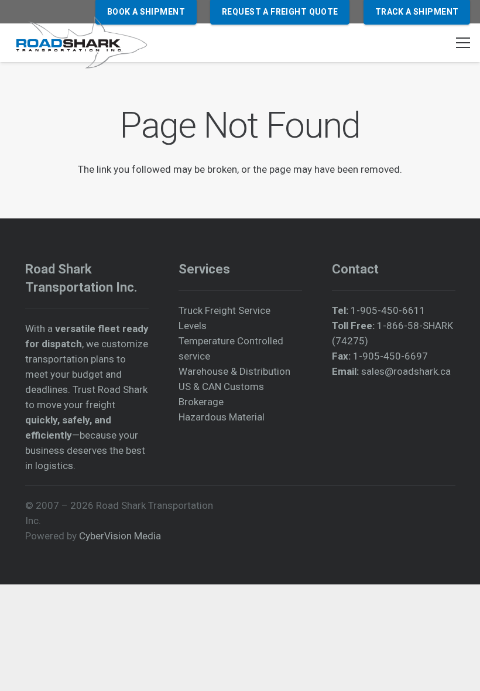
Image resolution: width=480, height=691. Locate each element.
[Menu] (463, 42)
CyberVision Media (120, 536)
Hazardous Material (222, 417)
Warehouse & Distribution (234, 371)
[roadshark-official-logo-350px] (81, 42)
